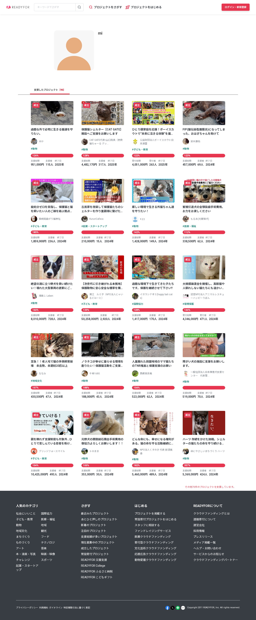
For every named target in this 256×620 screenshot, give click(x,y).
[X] (173, 608)
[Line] (178, 608)
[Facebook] (167, 608)
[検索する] (79, 7)
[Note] (183, 608)
